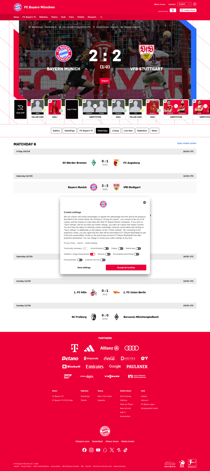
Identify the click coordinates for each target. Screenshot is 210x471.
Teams (54, 17)
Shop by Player (126, 404)
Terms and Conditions (41, 466)
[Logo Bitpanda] (91, 358)
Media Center (127, 441)
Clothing (123, 400)
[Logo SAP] (68, 376)
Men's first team (105, 396)
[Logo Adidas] (89, 348)
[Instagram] (91, 450)
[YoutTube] (98, 450)
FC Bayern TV (29, 17)
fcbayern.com (82, 441)
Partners (105, 338)
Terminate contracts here (102, 466)
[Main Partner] (173, 10)
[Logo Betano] (70, 358)
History (144, 396)
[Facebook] (84, 450)
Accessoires (125, 416)
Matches (43, 17)
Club (63, 17)
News (16, 17)
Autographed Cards (149, 408)
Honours (144, 400)
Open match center (186, 143)
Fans (71, 17)
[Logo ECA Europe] (182, 463)
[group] (105, 110)
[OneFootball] (118, 450)
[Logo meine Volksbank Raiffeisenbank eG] (137, 376)
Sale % (123, 412)
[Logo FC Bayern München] (105, 431)
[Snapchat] (105, 450)
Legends (101, 400)
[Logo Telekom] (74, 348)
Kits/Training (125, 396)
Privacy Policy (26, 466)
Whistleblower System (70, 466)
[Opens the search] (101, 17)
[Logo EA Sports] (144, 358)
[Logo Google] (115, 366)
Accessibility (55, 466)
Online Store (125, 391)
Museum (92, 17)
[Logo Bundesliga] (192, 463)
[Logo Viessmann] (111, 376)
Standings (85, 396)
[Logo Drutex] (128, 358)
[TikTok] (125, 450)
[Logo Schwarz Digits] (87, 376)
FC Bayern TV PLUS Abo (62, 400)
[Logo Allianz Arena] (170, 464)
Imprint (16, 466)
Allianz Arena (159, 4)
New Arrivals (125, 408)
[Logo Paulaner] (137, 366)
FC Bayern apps (148, 404)
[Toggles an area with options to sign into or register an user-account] (194, 4)
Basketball (97, 441)
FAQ (82, 466)
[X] (112, 450)
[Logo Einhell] (71, 366)
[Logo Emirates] (94, 366)
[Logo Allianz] (109, 348)
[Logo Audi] (132, 348)
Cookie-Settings (120, 466)
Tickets (80, 17)
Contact (172, 4)
